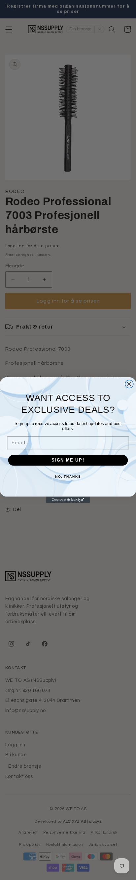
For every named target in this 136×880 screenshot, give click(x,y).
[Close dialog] (129, 384)
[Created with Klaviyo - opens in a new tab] (68, 499)
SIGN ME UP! (68, 460)
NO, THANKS (68, 476)
